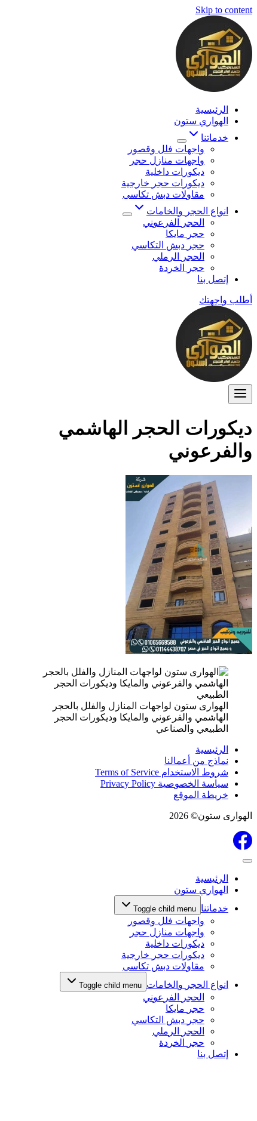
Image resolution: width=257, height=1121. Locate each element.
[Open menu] (240, 394)
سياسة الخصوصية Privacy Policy (164, 783)
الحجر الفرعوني (173, 222)
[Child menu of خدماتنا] (181, 141)
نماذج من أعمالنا (196, 761)
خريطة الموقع (200, 795)
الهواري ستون (201, 121)
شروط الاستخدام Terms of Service (161, 772)
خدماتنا (214, 908)
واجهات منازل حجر (167, 160)
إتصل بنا (212, 279)
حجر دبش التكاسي (167, 245)
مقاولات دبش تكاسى (163, 194)
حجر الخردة (181, 268)
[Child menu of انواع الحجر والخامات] (127, 214)
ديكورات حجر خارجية (162, 183)
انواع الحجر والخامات (187, 985)
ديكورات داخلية (174, 172)
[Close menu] (247, 861)
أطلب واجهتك (225, 300)
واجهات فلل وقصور (166, 149)
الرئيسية (211, 109)
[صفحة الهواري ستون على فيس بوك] (242, 847)
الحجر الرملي (178, 256)
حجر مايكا (185, 234)
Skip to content (223, 10)
